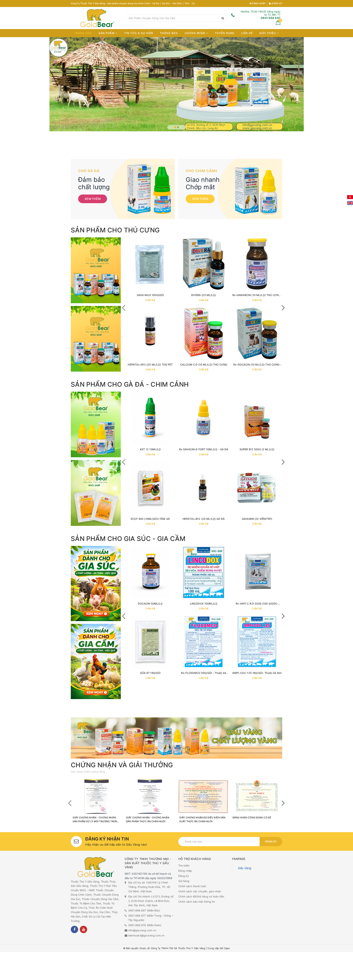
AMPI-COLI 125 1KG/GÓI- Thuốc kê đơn (257, 672)
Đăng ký (276, 3)
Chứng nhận (195, 33)
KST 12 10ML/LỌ (150, 449)
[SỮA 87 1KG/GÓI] (150, 641)
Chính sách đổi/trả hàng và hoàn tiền (201, 896)
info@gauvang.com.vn (142, 930)
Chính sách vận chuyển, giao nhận (199, 891)
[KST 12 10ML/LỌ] (150, 418)
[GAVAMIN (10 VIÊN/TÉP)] (257, 487)
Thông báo (169, 33)
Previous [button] (123, 308)
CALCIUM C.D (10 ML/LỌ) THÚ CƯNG (203, 364)
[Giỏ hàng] (278, 23)
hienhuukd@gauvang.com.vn (146, 935)
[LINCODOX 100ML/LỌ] (203, 572)
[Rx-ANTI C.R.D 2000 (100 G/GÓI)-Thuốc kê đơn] (257, 572)
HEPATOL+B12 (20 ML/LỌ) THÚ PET (150, 364)
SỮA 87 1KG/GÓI (150, 672)
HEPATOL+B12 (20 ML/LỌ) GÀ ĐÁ (204, 518)
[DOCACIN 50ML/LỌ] (150, 572)
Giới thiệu (268, 33)
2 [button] (178, 127)
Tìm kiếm (184, 865)
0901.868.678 (137, 925)
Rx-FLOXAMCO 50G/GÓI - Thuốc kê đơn (203, 673)
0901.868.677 (137, 915)
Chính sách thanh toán (192, 886)
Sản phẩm (107, 33)
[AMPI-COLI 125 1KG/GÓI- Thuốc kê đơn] (257, 641)
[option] (176, 80)
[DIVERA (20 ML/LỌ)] (203, 264)
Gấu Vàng (245, 868)
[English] (350, 203)
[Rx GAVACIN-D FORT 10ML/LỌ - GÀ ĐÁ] (203, 418)
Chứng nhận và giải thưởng (122, 765)
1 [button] (175, 127)
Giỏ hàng (183, 881)
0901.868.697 (137, 910)
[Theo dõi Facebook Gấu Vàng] (74, 929)
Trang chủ (83, 33)
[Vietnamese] (350, 197)
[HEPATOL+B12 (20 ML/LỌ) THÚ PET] (150, 333)
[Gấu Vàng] (97, 18)
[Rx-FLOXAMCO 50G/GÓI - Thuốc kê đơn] (203, 641)
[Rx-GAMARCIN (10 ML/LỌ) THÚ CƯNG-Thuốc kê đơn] (257, 264)
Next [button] (283, 308)
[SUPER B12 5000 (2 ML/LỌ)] (257, 418)
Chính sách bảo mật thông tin (196, 901)
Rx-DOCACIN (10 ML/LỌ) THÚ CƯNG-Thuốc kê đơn (256, 364)
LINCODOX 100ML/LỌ (203, 603)
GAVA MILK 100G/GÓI (150, 295)
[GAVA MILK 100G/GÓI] (150, 264)
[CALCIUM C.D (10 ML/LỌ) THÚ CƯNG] (203, 333)
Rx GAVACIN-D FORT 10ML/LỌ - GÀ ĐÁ (203, 449)
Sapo (227, 948)
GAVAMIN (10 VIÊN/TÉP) (257, 518)
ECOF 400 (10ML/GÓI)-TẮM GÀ (150, 518)
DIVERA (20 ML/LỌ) (203, 295)
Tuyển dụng (224, 33)
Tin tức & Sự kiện (138, 33)
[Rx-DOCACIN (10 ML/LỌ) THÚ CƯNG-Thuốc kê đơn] (257, 333)
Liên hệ (247, 33)
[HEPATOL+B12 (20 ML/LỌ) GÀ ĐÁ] (203, 487)
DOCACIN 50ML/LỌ (150, 603)
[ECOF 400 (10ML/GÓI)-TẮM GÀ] (150, 487)
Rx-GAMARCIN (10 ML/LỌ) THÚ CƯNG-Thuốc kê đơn (256, 295)
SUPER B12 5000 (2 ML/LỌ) (257, 449)
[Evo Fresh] (176, 80)
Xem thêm (93, 199)
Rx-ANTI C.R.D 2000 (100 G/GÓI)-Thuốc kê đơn (257, 603)
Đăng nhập (258, 3)
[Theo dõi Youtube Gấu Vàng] (83, 929)
